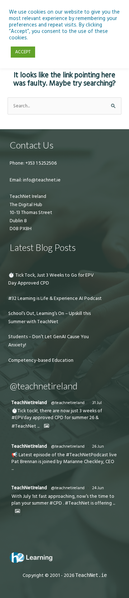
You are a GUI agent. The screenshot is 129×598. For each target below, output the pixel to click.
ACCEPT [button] (23, 52)
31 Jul (97, 403)
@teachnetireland (68, 403)
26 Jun (98, 446)
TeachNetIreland (29, 402)
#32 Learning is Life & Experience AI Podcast (55, 298)
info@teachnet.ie (41, 180)
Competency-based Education (40, 360)
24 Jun (98, 488)
